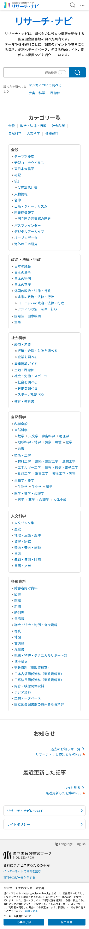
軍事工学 (41, 473)
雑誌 (17, 600)
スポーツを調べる (31, 394)
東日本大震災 (24, 168)
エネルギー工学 (29, 467)
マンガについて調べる (46, 84)
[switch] (62, 72)
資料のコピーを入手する (19, 877)
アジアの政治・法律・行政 (37, 308)
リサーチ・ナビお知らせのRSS (59, 754)
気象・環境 (53, 441)
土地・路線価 (24, 369)
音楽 (17, 553)
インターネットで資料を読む (22, 871)
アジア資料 (22, 692)
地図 (17, 636)
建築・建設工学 (46, 461)
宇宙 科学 (37, 92)
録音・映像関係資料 (29, 685)
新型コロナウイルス (29, 162)
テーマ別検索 (24, 156)
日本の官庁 (22, 284)
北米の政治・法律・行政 (36, 296)
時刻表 (19, 612)
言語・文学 (22, 565)
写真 (17, 630)
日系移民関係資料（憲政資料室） (39, 679)
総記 (17, 174)
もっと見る (72, 787)
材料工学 (24, 461)
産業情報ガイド (25, 363)
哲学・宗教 (22, 541)
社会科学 (59, 125)
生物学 (23, 486)
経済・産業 (22, 344)
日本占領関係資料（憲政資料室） (39, 673)
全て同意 (66, 922)
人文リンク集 (24, 522)
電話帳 (19, 618)
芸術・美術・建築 (27, 547)
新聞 (17, 606)
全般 (12, 125)
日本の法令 (22, 272)
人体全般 (59, 499)
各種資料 (51, 133)
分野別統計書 (27, 186)
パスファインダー (27, 225)
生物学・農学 (24, 480)
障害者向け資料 (25, 587)
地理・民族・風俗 (27, 535)
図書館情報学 (24, 212)
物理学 (64, 435)
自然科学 (15, 133)
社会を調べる (27, 381)
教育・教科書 (24, 401)
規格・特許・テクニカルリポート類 (40, 655)
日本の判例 (22, 278)
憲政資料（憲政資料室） (32, 667)
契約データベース (27, 698)
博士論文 (21, 661)
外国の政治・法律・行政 (32, 290)
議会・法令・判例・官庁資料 (35, 624)
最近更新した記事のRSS (64, 792)
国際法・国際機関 (27, 315)
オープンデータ (25, 237)
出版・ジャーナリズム (30, 206)
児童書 (19, 649)
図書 (17, 594)
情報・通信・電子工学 (61, 467)
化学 (69, 441)
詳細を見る (31, 910)
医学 (21, 499)
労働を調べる (27, 388)
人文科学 (34, 133)
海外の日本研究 (25, 243)
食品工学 (24, 473)
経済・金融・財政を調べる (37, 350)
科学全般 (21, 423)
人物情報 (21, 194)
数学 (21, 435)
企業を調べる (27, 356)
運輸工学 (69, 461)
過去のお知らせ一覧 (65, 748)
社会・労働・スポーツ (30, 375)
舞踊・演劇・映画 (27, 559)
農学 (49, 486)
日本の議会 (22, 266)
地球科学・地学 (29, 441)
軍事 (17, 322)
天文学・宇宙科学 (41, 435)
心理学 (44, 499)
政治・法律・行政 (33, 125)
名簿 (17, 199)
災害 (21, 448)
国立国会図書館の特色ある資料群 (39, 704)
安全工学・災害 (64, 473)
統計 (17, 180)
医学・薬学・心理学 (29, 493)
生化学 (37, 486)
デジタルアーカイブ (29, 231)
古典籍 (19, 643)
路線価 (55, 92)
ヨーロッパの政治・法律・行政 (41, 302)
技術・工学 (22, 455)
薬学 (31, 499)
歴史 (17, 528)
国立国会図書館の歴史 (34, 218)
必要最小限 (24, 922)
